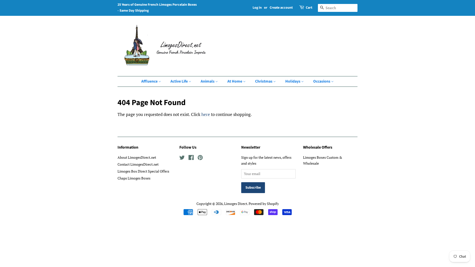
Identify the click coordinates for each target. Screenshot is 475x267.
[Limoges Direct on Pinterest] (200, 158)
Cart (309, 7)
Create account (281, 7)
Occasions (322, 81)
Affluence (149, 81)
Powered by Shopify (264, 203)
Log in (257, 7)
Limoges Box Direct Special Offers (143, 171)
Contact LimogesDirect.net (138, 164)
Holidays (293, 81)
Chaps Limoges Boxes (134, 178)
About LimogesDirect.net (137, 157)
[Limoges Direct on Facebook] (191, 158)
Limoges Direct (235, 203)
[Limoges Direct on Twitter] (182, 158)
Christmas (264, 81)
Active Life (179, 81)
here (205, 114)
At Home (235, 81)
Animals (208, 81)
